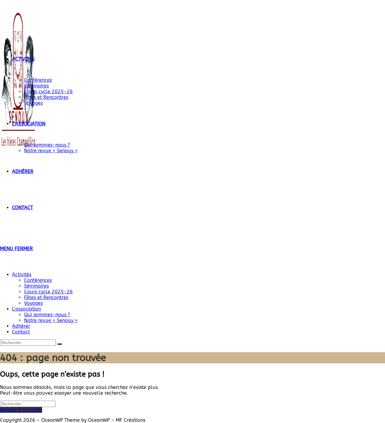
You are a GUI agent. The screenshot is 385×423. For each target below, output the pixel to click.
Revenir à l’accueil (21, 410)
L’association (26, 309)
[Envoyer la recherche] (59, 344)
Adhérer (21, 326)
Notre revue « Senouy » (51, 320)
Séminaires (36, 286)
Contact (21, 332)
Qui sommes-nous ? (47, 314)
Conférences (38, 280)
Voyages (33, 303)
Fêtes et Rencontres (46, 297)
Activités (21, 274)
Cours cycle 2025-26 (48, 292)
